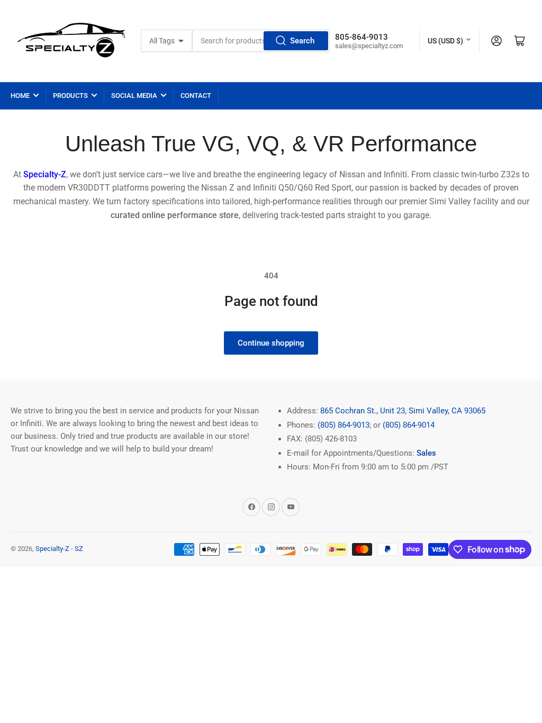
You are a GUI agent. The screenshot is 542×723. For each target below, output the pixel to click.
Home (20, 96)
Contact (195, 96)
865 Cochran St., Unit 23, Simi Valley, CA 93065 (402, 410)
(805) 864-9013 (343, 425)
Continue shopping (271, 343)
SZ (79, 549)
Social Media (134, 96)
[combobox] (260, 41)
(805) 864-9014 (409, 425)
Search (302, 41)
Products (70, 96)
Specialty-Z (52, 549)
